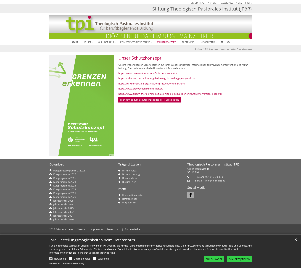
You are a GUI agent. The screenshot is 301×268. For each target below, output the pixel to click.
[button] (220, 43)
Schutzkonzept (166, 42)
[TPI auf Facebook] (190, 195)
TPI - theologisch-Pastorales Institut (220, 48)
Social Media (196, 187)
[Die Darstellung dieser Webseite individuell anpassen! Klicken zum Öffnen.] (226, 43)
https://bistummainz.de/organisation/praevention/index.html (151, 83)
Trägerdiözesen (129, 164)
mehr (122, 189)
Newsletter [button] (208, 42)
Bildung (198, 48)
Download (56, 164)
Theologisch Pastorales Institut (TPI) (213, 164)
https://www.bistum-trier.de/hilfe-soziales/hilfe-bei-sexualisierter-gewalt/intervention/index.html (170, 93)
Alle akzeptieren (239, 259)
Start (74, 42)
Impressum (54, 263)
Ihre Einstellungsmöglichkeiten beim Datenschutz (92, 240)
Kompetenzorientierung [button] (135, 42)
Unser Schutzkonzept (139, 58)
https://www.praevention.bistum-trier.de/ (140, 88)
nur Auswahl (214, 259)
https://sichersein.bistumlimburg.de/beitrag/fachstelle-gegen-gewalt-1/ (156, 78)
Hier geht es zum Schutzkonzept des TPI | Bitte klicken (149, 99)
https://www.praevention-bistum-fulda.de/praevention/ (148, 73)
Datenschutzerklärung (101, 252)
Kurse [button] (87, 42)
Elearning (188, 42)
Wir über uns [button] (106, 42)
